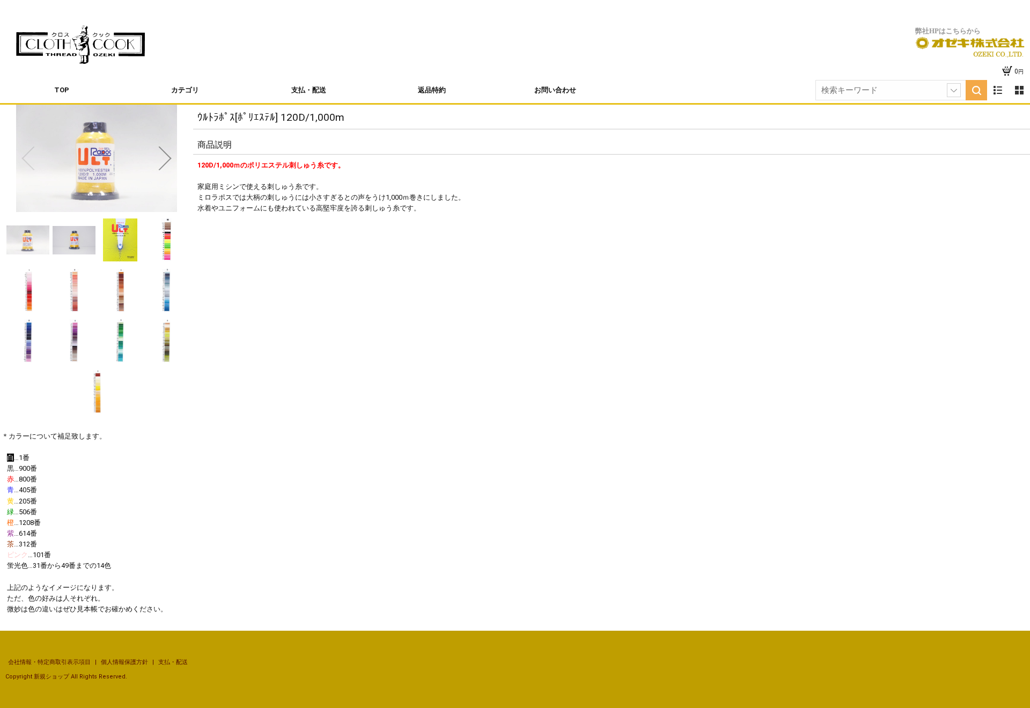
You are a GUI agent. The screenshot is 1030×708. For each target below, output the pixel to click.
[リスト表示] (998, 90)
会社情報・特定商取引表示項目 (50, 662)
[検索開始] (976, 90)
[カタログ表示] (1019, 90)
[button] (28, 158)
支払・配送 (308, 90)
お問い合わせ (555, 90)
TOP (61, 90)
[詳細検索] (954, 90)
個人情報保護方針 (125, 662)
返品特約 (432, 90)
